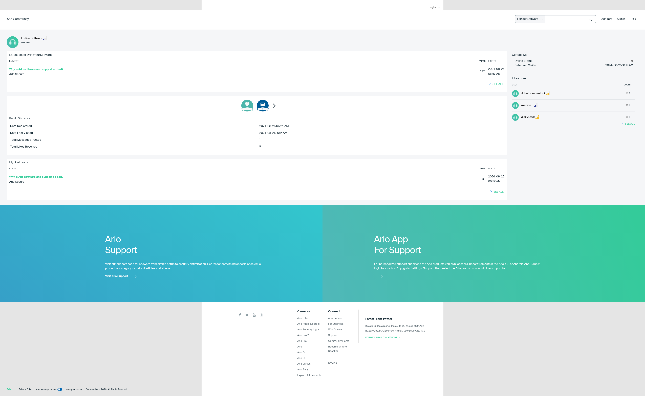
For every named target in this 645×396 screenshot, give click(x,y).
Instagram (261, 315)
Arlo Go (301, 352)
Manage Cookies (74, 390)
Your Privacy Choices (46, 390)
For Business (335, 324)
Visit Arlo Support (116, 276)
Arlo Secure (17, 74)
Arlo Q (301, 358)
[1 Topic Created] (263, 106)
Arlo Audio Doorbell (308, 324)
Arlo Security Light (308, 329)
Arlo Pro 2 (303, 335)
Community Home (338, 341)
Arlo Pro (302, 341)
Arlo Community (18, 19)
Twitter (247, 315)
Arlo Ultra (302, 318)
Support (333, 335)
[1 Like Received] (247, 106)
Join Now (606, 19)
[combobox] (570, 19)
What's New (335, 329)
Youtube (254, 315)
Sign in (621, 19)
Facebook (240, 315)
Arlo (299, 346)
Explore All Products (309, 375)
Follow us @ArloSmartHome (381, 338)
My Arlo (206, 2)
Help (633, 19)
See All (498, 84)
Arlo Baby (302, 369)
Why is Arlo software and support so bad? (36, 69)
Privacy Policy (25, 389)
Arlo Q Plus (304, 364)
